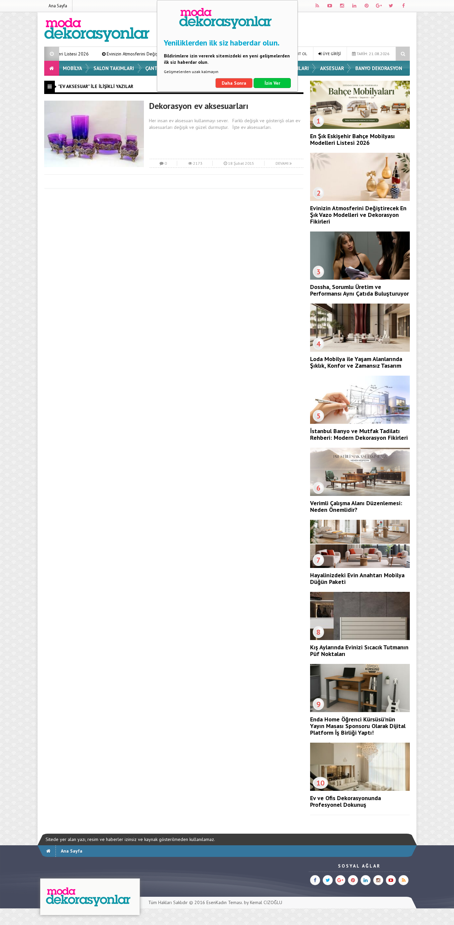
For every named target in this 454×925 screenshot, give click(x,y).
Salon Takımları (113, 68)
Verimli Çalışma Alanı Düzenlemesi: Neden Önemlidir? (356, 506)
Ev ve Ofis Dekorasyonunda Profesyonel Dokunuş (345, 801)
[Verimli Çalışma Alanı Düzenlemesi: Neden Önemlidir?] (360, 494)
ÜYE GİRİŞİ (331, 53)
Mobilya (72, 68)
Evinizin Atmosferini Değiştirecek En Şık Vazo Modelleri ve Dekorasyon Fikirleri (147, 54)
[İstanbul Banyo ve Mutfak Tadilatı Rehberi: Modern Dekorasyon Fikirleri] (360, 422)
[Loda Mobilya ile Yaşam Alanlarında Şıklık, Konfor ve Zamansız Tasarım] (360, 350)
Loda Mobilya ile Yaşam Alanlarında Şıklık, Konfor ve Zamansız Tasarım (356, 362)
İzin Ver (272, 83)
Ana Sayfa (58, 6)
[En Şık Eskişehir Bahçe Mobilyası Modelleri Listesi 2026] (360, 127)
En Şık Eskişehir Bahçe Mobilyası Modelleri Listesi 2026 (352, 139)
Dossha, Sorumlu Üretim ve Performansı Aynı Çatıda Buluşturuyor (359, 290)
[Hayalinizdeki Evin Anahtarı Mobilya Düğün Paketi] (360, 566)
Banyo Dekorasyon (378, 68)
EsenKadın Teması (224, 902)
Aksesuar (332, 68)
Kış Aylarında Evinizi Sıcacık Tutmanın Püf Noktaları (359, 650)
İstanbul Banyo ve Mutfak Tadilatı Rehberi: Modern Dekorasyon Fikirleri (359, 434)
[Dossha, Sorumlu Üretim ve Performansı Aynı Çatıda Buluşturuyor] (360, 278)
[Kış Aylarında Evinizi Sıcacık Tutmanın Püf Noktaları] (360, 638)
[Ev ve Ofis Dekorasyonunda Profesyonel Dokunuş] (360, 789)
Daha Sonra (234, 83)
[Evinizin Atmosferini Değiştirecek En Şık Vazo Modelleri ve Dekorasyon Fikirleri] (360, 199)
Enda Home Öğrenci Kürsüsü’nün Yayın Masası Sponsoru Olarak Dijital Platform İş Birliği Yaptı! (357, 725)
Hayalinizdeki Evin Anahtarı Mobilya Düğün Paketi (357, 578)
